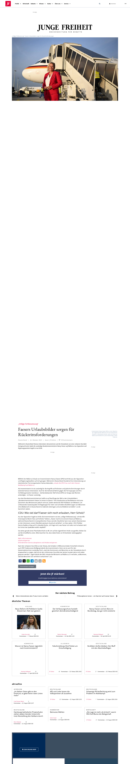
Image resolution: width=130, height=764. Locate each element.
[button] (100, 4)
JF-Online (51, 671)
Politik (17, 4)
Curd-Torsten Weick (19, 701)
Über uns (57, 4)
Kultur (49, 4)
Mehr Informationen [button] (25, 538)
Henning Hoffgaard (98, 634)
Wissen (41, 4)
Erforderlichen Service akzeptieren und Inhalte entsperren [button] (37, 543)
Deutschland (22, 440)
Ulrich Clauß (53, 718)
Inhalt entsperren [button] (24, 540)
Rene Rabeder (17, 722)
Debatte (33, 4)
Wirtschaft (26, 4)
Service (66, 4)
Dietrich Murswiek (62, 634)
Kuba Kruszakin (26, 634)
